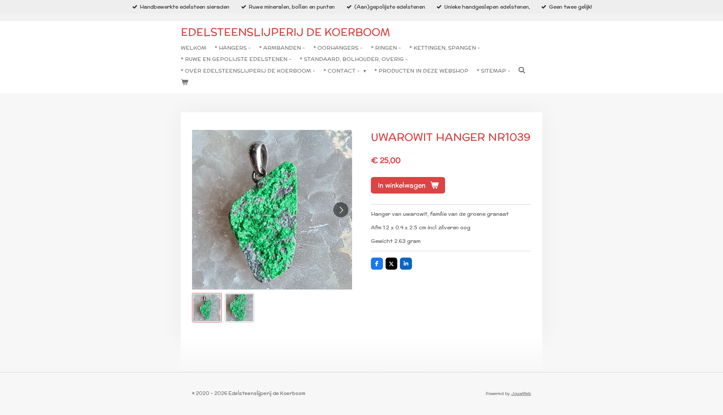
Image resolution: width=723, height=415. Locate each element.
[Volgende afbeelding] (340, 209)
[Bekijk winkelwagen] (184, 82)
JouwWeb (521, 394)
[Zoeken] (522, 70)
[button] (207, 308)
